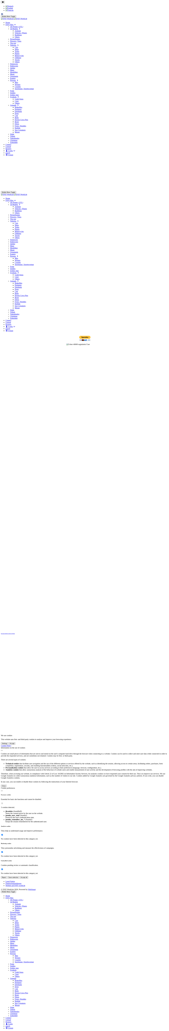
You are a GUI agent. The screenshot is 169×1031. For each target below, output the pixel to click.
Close (4, 786)
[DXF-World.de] (14, 19)
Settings (4, 743)
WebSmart (32, 889)
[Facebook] (2, 14)
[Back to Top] (3, 2)
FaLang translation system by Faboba (8, 633)
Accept (12, 743)
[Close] (2, 750)
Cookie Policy (6, 746)
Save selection (13, 877)
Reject (4, 877)
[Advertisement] (84, 174)
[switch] (2, 803)
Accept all (24, 877)
